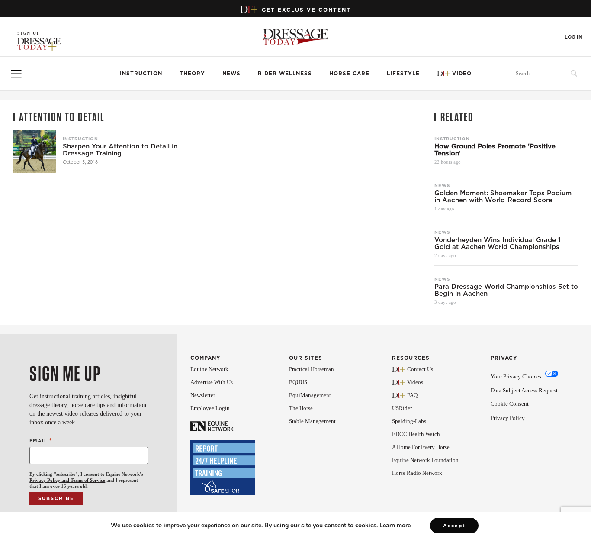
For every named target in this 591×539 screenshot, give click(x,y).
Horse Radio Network (417, 473)
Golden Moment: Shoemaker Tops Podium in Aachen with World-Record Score (503, 196)
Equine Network (209, 369)
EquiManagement (310, 395)
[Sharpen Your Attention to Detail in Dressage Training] (34, 151)
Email (40, 440)
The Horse (301, 408)
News (231, 73)
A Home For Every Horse (421, 447)
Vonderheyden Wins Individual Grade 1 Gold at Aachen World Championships (497, 243)
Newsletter (202, 395)
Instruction (141, 73)
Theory (192, 73)
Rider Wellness (285, 73)
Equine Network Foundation (425, 460)
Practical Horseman (311, 369)
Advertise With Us (211, 382)
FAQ (412, 395)
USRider (402, 408)
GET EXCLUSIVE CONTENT (306, 9)
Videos (415, 382)
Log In (573, 37)
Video (462, 73)
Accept (454, 526)
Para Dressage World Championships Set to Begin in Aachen (506, 290)
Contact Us (420, 369)
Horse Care (349, 73)
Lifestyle (403, 73)
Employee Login (210, 408)
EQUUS (298, 382)
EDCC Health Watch (416, 434)
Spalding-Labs (409, 421)
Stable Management (312, 421)
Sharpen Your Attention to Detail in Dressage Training (120, 150)
